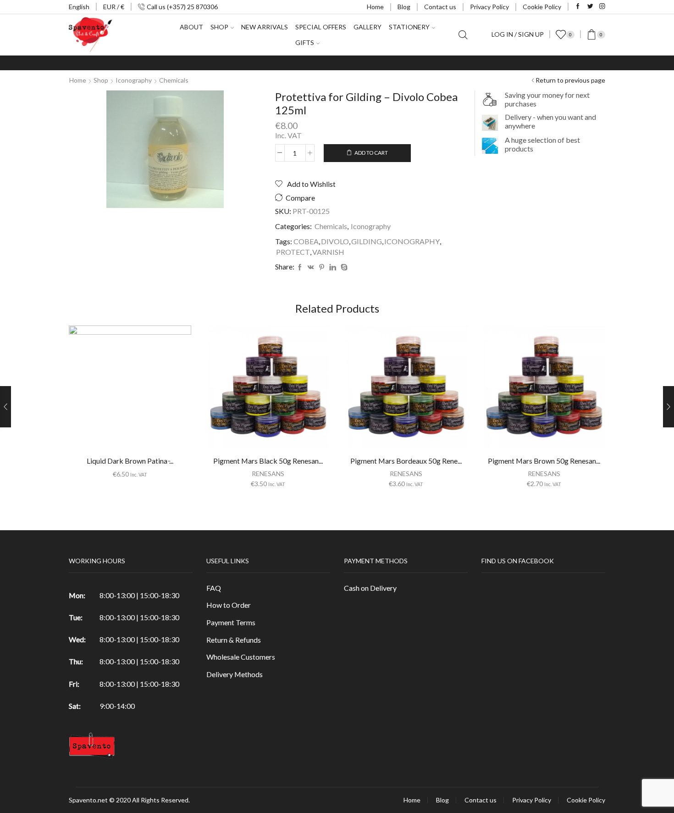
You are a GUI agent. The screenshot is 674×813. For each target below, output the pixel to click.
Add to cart (371, 152)
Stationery (409, 27)
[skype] (343, 267)
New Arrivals (264, 27)
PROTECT (293, 251)
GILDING (366, 241)
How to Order (228, 604)
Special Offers (320, 27)
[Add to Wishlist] (111, 390)
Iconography (134, 80)
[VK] (310, 267)
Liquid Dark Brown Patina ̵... (130, 460)
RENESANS (268, 473)
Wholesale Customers (240, 656)
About (191, 27)
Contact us (440, 7)
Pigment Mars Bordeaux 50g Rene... (406, 460)
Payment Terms (230, 622)
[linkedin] (332, 267)
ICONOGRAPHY (412, 241)
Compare (300, 198)
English (79, 7)
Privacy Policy (489, 7)
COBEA (306, 241)
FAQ (213, 587)
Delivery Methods (234, 674)
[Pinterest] (321, 267)
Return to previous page (570, 80)
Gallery (367, 27)
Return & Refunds (233, 639)
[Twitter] (590, 6)
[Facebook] (578, 6)
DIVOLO (335, 241)
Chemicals (173, 80)
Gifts (304, 42)
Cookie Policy (542, 7)
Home (375, 7)
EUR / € (113, 7)
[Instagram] (602, 6)
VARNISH (328, 251)
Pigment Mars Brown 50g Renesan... (544, 460)
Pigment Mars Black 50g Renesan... (268, 460)
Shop (101, 80)
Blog (404, 7)
